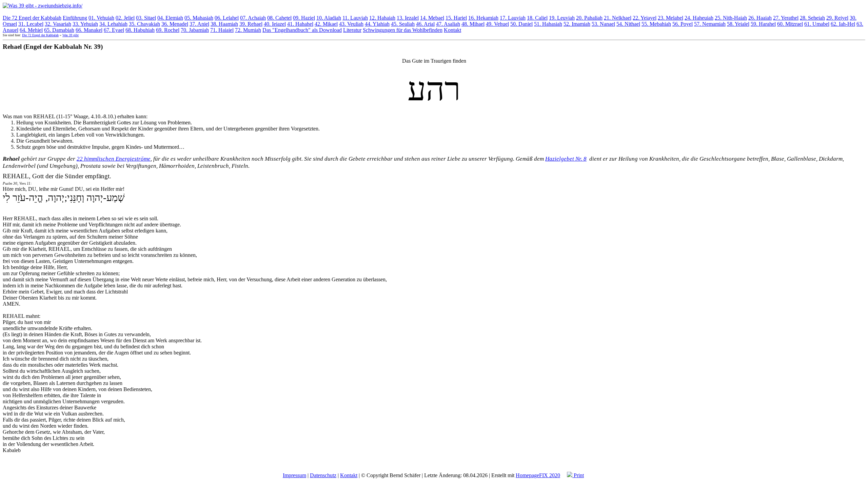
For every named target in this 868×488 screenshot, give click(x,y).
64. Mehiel (31, 30)
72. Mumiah (248, 30)
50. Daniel (521, 24)
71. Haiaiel (222, 30)
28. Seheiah (812, 18)
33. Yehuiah (85, 24)
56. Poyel (682, 24)
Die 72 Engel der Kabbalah (32, 18)
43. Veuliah (351, 24)
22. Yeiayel (644, 18)
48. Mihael (473, 24)
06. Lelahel (227, 18)
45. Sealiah (403, 24)
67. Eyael (114, 30)
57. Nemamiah (710, 24)
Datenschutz (323, 475)
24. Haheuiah (699, 18)
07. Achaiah (253, 18)
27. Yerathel (785, 18)
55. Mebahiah (656, 24)
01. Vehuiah (101, 18)
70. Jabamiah (195, 30)
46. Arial (425, 24)
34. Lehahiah (113, 24)
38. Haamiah (224, 24)
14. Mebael (432, 18)
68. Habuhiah (140, 30)
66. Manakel (89, 30)
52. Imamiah (577, 24)
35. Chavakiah (144, 24)
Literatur (352, 30)
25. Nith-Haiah (731, 18)
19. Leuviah (562, 18)
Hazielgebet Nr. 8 (566, 159)
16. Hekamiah (483, 18)
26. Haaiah (760, 18)
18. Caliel (537, 18)
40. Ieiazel (275, 24)
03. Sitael (146, 18)
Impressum (294, 475)
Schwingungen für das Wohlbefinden (402, 30)
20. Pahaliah (589, 18)
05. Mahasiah (198, 18)
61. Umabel (816, 24)
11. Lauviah (355, 18)
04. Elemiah (170, 18)
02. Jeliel (125, 18)
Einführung (75, 18)
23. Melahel (670, 18)
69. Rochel (167, 30)
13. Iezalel (408, 18)
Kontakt (452, 30)
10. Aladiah (328, 18)
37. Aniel (199, 24)
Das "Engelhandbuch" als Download (302, 30)
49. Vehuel (497, 24)
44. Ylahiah (377, 24)
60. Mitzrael (790, 24)
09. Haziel (304, 18)
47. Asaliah (448, 24)
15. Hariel (456, 18)
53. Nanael (603, 24)
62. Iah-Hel (843, 24)
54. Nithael (628, 24)
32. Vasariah (58, 24)
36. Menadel (174, 24)
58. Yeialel (738, 24)
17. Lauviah (513, 18)
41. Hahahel (300, 24)
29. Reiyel (837, 18)
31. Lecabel (30, 24)
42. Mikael (326, 24)
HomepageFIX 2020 (538, 475)
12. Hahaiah (382, 18)
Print (578, 475)
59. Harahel (763, 24)
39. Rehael (250, 24)
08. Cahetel (279, 18)
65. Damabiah (59, 30)
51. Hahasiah (548, 24)
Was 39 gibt (70, 35)
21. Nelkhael (617, 18)
